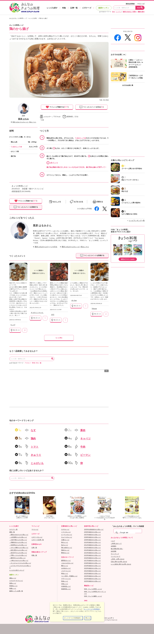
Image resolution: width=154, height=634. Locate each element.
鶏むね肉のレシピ (66, 547)
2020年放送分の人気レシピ (92, 568)
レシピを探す (52, 8)
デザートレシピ (66, 578)
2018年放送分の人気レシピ (92, 563)
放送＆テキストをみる (127, 259)
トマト (35, 446)
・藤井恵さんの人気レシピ (17, 558)
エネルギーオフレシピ (16, 580)
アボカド (28, 363)
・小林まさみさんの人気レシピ (18, 560)
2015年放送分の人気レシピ (92, 555)
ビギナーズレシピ (37, 537)
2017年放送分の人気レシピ (92, 560)
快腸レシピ (12, 588)
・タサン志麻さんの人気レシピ (18, 547)
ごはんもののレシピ (67, 563)
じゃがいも (37, 463)
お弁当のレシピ (66, 568)
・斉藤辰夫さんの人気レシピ (18, 542)
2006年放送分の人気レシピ (92, 532)
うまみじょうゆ (80, 138)
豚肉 (113, 11)
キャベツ (85, 438)
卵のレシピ (64, 542)
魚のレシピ (64, 545)
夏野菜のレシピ (66, 560)
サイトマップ (115, 554)
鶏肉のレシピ (65, 550)
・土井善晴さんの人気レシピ (18, 537)
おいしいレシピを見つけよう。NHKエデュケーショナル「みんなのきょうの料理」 (24, 8)
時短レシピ (64, 573)
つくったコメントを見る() (93, 107)
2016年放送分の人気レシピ (92, 558)
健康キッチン (103, 8)
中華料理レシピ (66, 586)
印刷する (100, 201)
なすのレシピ (65, 529)
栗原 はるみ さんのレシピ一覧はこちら (24, 122)
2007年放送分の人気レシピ (92, 534)
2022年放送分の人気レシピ (92, 573)
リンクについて (115, 556)
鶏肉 (33, 438)
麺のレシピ (64, 565)
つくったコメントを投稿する (27, 207)
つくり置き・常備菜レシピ (69, 576)
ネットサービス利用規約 (92, 609)
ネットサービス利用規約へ (73, 618)
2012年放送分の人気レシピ (92, 547)
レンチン (118, 11)
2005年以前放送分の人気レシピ (93, 529)
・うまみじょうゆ (15, 147)
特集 (64, 8)
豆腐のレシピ (65, 540)
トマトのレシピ (66, 532)
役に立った (16, 330)
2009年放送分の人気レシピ (92, 540)
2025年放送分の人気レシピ (92, 581)
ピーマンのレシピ (66, 534)
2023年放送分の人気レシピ (92, 576)
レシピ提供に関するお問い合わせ (121, 564)
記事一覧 (74, 8)
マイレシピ (141, 4)
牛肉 (82, 446)
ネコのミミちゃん (37, 312)
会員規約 (113, 546)
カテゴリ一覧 (13, 529)
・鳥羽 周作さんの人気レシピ (18, 550)
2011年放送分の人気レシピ (92, 545)
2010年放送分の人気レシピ (92, 542)
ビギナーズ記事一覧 (38, 540)
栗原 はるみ (23, 119)
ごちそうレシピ (66, 571)
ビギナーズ (86, 8)
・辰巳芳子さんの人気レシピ (18, 553)
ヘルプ (113, 541)
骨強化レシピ (13, 586)
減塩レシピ (12, 578)
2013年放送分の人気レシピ (92, 550)
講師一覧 (12, 532)
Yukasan (94, 308)
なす (33, 430)
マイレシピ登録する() (58, 107)
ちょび (12, 325)
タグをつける (78, 201)
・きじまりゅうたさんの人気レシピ (20, 563)
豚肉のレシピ (65, 553)
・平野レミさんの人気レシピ (18, 555)
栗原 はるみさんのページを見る (46, 247)
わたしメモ (57, 201)
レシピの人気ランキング (16, 570)
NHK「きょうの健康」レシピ (93, 596)
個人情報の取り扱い (117, 548)
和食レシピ (64, 581)
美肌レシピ (12, 583)
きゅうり (36, 454)
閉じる (87, 618)
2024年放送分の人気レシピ (92, 578)
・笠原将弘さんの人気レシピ (18, 545)
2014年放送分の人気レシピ (92, 553)
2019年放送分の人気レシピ (92, 565)
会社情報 (113, 551)
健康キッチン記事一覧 (16, 591)
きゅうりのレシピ (66, 537)
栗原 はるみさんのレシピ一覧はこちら (75, 247)
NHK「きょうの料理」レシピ (93, 589)
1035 (52, 314)
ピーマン (85, 454)
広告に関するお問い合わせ (119, 561)
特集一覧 (34, 555)
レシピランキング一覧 (137, 220)
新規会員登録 (130, 4)
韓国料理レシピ (66, 589)
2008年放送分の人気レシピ (92, 537)
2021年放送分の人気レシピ (92, 571)
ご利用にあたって (116, 543)
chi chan (74, 300)
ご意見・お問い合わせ (117, 559)
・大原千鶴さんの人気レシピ (18, 540)
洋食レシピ (64, 584)
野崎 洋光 (35, 363)
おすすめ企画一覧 (127, 85)
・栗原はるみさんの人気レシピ (18, 534)
